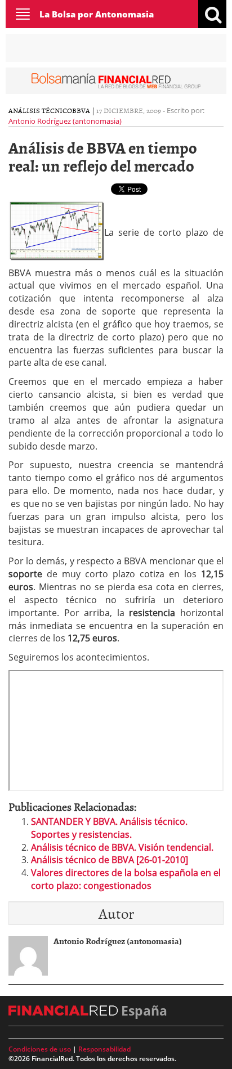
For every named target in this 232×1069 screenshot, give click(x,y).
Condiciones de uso (39, 1049)
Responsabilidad (104, 1049)
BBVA (81, 110)
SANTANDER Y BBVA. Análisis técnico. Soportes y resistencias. (109, 828)
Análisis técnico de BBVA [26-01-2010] (109, 860)
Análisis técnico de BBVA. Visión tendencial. (122, 847)
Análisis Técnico (40, 110)
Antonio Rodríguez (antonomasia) (65, 121)
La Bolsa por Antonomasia (96, 14)
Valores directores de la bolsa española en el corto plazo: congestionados (126, 879)
